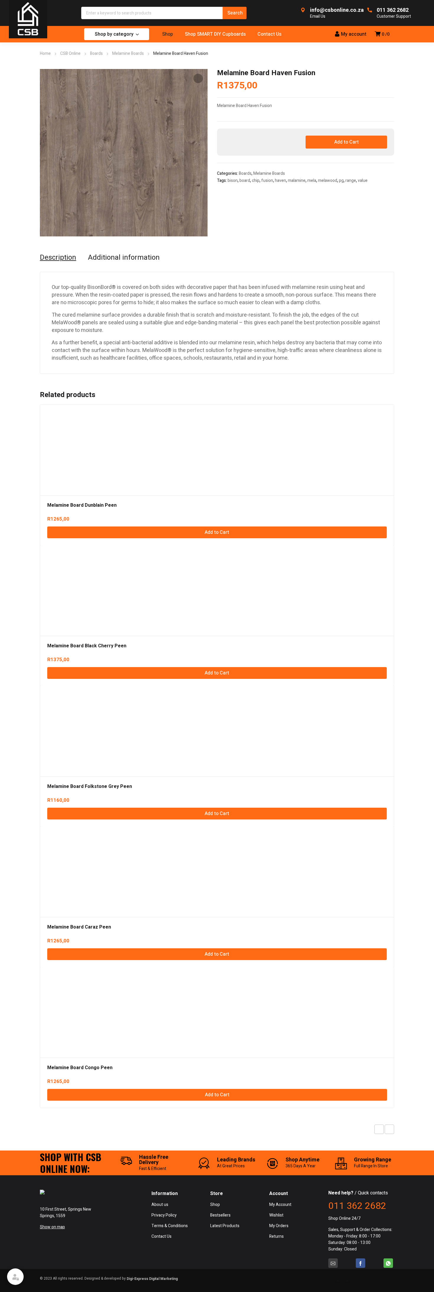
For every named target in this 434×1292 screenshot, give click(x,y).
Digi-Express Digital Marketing (152, 1278)
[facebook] (360, 1263)
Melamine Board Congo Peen (79, 1067)
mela (311, 180)
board (244, 180)
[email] (333, 1263)
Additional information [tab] (124, 257)
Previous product (379, 1129)
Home (45, 53)
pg (341, 180)
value (363, 180)
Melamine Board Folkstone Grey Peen (89, 786)
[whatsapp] (388, 1263)
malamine (297, 180)
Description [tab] (58, 257)
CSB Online (70, 53)
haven (280, 180)
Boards (96, 53)
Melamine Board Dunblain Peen (82, 505)
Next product (389, 1129)
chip (256, 180)
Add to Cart (346, 142)
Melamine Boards (128, 53)
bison (233, 180)
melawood (327, 180)
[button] (198, 78)
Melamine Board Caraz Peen (79, 927)
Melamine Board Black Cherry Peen (86, 645)
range (350, 180)
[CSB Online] (28, 19)
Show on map (52, 1227)
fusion (267, 180)
